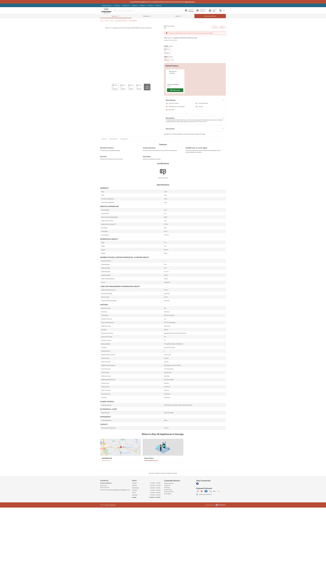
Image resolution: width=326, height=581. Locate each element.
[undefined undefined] (175, 76)
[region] (195, 81)
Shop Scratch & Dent (210, 16)
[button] (201, 10)
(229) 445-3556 (104, 490)
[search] (148, 10)
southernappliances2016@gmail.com (119, 490)
